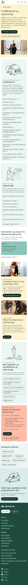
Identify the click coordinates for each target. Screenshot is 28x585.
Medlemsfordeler (5, 528)
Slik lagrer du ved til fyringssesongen (14, 387)
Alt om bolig (6, 7)
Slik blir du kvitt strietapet (10, 206)
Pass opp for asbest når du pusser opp (13, 214)
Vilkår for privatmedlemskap (8, 558)
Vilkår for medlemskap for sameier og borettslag (14, 560)
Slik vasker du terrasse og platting (12, 105)
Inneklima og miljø (7, 451)
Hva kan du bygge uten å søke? (12, 378)
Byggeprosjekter (8, 400)
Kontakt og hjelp (5, 535)
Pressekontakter (5, 543)
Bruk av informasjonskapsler (8, 553)
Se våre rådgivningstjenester (11, 36)
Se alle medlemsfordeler (11, 438)
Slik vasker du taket (8, 102)
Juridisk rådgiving (5, 538)
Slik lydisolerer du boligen (10, 200)
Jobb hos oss (4, 523)
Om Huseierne (5, 520)
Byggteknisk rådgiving (6, 540)
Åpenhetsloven (5, 563)
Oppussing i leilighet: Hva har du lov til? (13, 196)
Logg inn (15, 511)
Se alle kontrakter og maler (8, 257)
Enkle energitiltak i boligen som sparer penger (12, 383)
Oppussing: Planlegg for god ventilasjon (13, 209)
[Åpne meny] (25, 2)
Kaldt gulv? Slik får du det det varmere (13, 219)
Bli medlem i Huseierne (9, 31)
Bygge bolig (5, 460)
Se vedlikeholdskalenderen (12, 295)
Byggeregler (19, 456)
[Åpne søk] (21, 2)
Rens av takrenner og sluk (10, 99)
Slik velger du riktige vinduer (10, 224)
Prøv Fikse (7, 337)
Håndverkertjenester (9, 396)
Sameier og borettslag (9, 464)
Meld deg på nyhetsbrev (9, 499)
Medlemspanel (5, 546)
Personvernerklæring (6, 555)
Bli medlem (7, 434)
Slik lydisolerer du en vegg (10, 203)
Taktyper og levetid (8, 127)
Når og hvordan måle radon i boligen (12, 154)
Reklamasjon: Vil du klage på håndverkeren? (11, 392)
